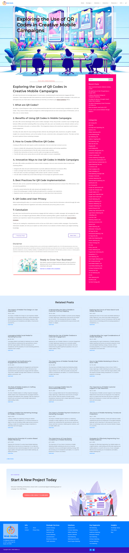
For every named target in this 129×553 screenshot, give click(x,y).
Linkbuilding (91, 215)
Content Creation (93, 155)
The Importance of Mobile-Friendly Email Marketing (63, 361)
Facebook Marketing (94, 178)
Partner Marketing (93, 240)
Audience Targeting (93, 139)
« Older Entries (10, 459)
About (36, 527)
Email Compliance (93, 169)
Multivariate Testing (93, 229)
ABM (90, 125)
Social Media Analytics (94, 263)
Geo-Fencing (92, 185)
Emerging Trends (93, 176)
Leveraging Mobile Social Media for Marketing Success (20, 336)
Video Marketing (93, 277)
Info (121, 3)
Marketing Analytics (93, 219)
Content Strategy (50, 527)
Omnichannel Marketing (94, 233)
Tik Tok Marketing (93, 272)
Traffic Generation (50, 541)
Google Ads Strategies (94, 189)
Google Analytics (93, 192)
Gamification (92, 183)
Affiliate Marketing (93, 132)
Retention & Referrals (51, 539)
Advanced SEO (71, 527)
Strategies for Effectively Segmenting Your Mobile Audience (105, 439)
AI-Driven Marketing (73, 530)
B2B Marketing (92, 141)
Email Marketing (72, 536)
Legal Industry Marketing (95, 213)
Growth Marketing (93, 199)
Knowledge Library (115, 527)
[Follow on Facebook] (90, 550)
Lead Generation (50, 536)
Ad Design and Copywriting (95, 127)
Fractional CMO (50, 532)
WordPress (91, 279)
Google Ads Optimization (95, 187)
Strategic (88, 3)
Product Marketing (93, 249)
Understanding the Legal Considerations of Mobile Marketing (105, 336)
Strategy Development (94, 268)
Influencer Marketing (94, 203)
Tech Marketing (93, 543)
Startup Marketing (93, 541)
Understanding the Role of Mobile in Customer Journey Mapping (61, 310)
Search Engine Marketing (95, 259)
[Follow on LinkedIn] (93, 550)
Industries (105, 3)
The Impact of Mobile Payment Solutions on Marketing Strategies (64, 413)
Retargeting (92, 254)
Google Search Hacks (94, 196)
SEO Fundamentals (93, 261)
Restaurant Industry (94, 534)
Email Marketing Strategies (95, 173)
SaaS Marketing (92, 256)
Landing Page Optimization (95, 210)
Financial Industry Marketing (95, 180)
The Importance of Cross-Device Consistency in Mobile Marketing (60, 439)
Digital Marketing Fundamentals (96, 162)
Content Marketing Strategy (95, 157)
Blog (113, 532)
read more (10, 324)
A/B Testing (91, 123)
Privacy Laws (92, 247)
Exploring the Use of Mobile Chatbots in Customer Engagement (63, 336)
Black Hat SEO (92, 143)
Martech (91, 224)
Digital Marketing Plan (94, 164)
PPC (90, 245)
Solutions (96, 3)
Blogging (91, 146)
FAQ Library (115, 530)
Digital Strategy (50, 530)
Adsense (91, 130)
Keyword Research (93, 208)
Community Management (95, 150)
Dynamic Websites (72, 534)
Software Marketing (94, 539)
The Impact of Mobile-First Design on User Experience (23, 310)
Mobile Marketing (49, 81)
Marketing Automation (94, 222)
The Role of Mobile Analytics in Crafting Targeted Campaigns (21, 387)
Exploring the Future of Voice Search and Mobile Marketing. (104, 310)
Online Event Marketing (94, 238)
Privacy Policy (36, 530)
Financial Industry (93, 530)
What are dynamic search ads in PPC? (98, 107)
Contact (28, 530)
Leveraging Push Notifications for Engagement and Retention (19, 361)
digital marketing (61, 99)
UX (89, 275)
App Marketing (92, 136)
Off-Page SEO (92, 231)
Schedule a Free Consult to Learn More (36, 495)
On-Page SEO (92, 236)
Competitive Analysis (94, 153)
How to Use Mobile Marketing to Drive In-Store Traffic (104, 361)
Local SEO (91, 217)
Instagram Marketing (94, 206)
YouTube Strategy (93, 282)
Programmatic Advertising (95, 252)
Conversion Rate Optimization (96, 159)
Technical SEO (92, 270)
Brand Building (92, 148)
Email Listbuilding (93, 171)
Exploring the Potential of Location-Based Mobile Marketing (22, 439)
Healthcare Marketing (94, 201)
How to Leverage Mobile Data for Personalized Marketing (60, 387)
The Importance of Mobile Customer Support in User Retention (102, 387)
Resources (114, 3)
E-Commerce (92, 166)
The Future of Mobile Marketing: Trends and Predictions (105, 413)
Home (82, 3)
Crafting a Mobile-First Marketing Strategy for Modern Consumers (23, 413)
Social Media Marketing (94, 266)
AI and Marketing (93, 134)
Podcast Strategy (93, 242)
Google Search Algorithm (95, 194)
